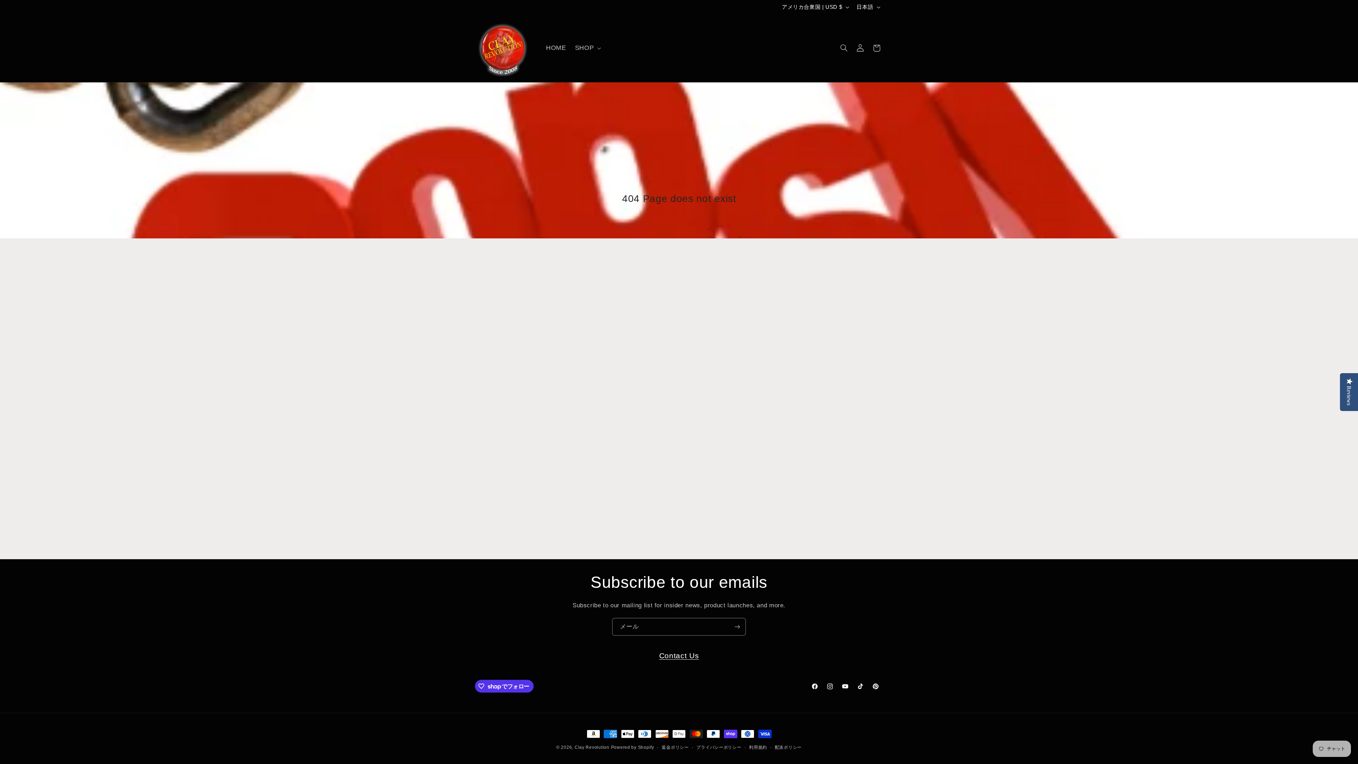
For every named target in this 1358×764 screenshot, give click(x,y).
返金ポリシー (675, 747)
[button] (587, 48)
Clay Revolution (592, 747)
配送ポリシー (788, 747)
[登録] (737, 626)
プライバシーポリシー (718, 747)
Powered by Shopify (632, 747)
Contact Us (679, 656)
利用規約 (758, 747)
